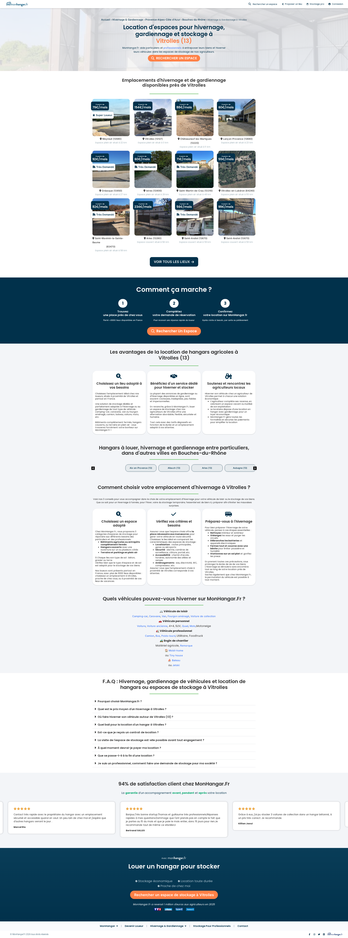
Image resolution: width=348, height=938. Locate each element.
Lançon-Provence (233, 139)
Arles (149, 238)
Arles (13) (174, 468)
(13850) (118, 190)
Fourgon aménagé (178, 616)
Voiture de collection (203, 616)
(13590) (117, 139)
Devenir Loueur (134, 926)
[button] (255, 468)
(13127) (159, 139)
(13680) (248, 139)
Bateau (176, 660)
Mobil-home (176, 650)
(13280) (157, 238)
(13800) (157, 190)
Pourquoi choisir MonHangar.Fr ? (120, 701)
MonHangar (107, 926)
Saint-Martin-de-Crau (191, 190)
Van (164, 616)
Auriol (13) (239, 468)
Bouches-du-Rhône (194, 19)
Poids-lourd (168, 635)
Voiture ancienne (157, 626)
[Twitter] (319, 934)
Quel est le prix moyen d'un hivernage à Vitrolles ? (132, 709)
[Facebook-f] (309, 934)
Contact (242, 926)
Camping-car (140, 616)
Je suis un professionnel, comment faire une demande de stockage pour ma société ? (157, 763)
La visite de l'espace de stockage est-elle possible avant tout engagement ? (151, 740)
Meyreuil (107, 139)
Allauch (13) (141, 468)
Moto (193, 626)
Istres (149, 190)
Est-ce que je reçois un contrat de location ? (128, 732)
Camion (149, 635)
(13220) (194, 143)
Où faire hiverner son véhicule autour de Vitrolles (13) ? (135, 717)
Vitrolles (149, 139)
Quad (185, 626)
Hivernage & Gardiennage (127, 19)
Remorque (186, 645)
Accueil (105, 19)
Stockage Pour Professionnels (212, 926)
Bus (158, 635)
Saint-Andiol (191, 238)
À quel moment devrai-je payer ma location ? (129, 748)
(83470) (110, 246)
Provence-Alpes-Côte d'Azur (162, 19)
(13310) (208, 190)
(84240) (249, 190)
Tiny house (176, 655)
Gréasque (107, 190)
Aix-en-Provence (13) (108, 468)
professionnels (172, 47)
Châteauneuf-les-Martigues (196, 139)
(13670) (203, 238)
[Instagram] (314, 934)
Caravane (154, 616)
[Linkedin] (324, 934)
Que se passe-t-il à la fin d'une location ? (126, 756)
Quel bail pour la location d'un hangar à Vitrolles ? (132, 724)
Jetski (176, 665)
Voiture (141, 626)
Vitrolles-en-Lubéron (233, 190)
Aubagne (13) (207, 468)
